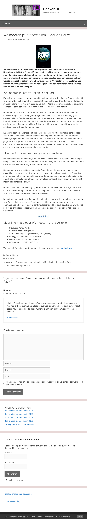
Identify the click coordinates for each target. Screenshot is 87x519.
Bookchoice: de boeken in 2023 (19, 421)
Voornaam (9, 462)
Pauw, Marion (12, 255)
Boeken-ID (51, 9)
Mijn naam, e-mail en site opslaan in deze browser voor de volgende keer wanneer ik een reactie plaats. (44, 383)
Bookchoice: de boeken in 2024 (19, 417)
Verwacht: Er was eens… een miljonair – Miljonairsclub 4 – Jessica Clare (38, 262)
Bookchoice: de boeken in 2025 (19, 414)
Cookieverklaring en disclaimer (18, 494)
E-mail (8, 452)
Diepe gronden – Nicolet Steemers (20, 424)
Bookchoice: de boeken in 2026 (19, 411)
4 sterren (10, 259)
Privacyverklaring (12, 501)
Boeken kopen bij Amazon (18, 266)
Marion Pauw (66, 248)
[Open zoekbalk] (83, 23)
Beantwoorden (12, 317)
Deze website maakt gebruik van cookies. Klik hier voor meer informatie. (38, 517)
